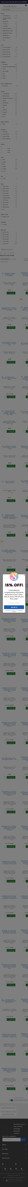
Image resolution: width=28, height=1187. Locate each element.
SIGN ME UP (14, 607)
